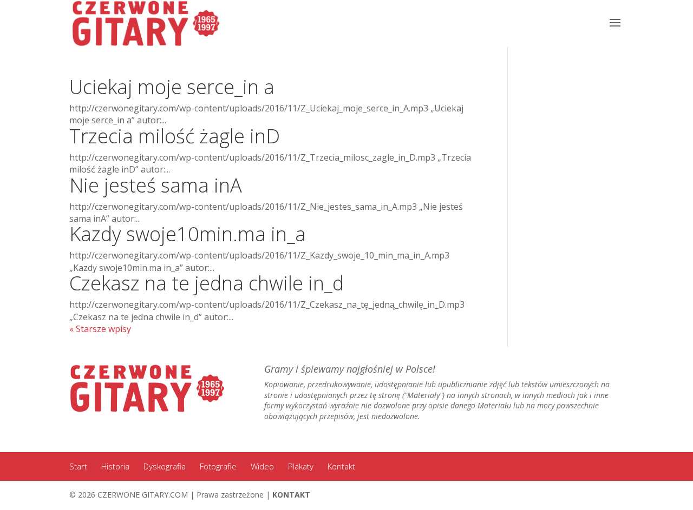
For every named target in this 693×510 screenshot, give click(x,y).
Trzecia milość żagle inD (174, 136)
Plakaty (300, 466)
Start (78, 466)
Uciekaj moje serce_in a (171, 87)
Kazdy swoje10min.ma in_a (187, 234)
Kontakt (341, 466)
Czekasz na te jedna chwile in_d (206, 283)
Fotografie (218, 466)
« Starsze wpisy (100, 329)
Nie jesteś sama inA (155, 185)
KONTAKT (291, 494)
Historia (115, 466)
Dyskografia (164, 466)
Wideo (262, 466)
